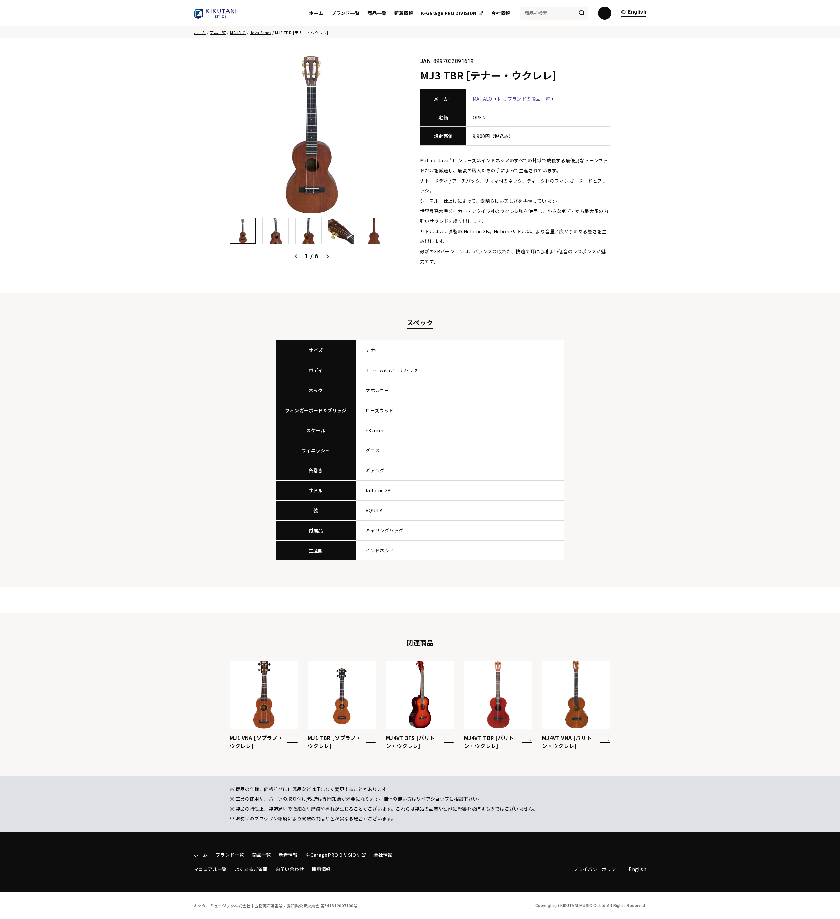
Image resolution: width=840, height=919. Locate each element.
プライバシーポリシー (597, 869)
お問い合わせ (290, 869)
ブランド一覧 (345, 13)
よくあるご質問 (251, 869)
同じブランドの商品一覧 (524, 98)
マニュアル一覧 (210, 869)
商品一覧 (377, 13)
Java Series (260, 32)
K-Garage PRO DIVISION (448, 13)
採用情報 (321, 869)
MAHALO (238, 32)
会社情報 (500, 13)
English (637, 12)
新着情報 (403, 13)
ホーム (316, 13)
